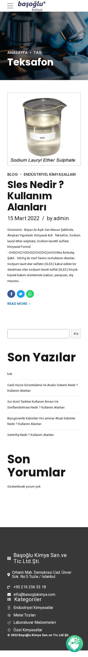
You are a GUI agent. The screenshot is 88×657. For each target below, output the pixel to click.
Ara (76, 333)
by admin (58, 218)
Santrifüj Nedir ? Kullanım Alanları (30, 435)
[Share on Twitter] (21, 294)
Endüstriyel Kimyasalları (50, 174)
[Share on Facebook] (11, 294)
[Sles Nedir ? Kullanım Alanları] (44, 129)
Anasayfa (17, 52)
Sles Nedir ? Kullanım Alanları (35, 196)
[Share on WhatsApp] (30, 294)
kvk (9, 374)
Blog (12, 174)
